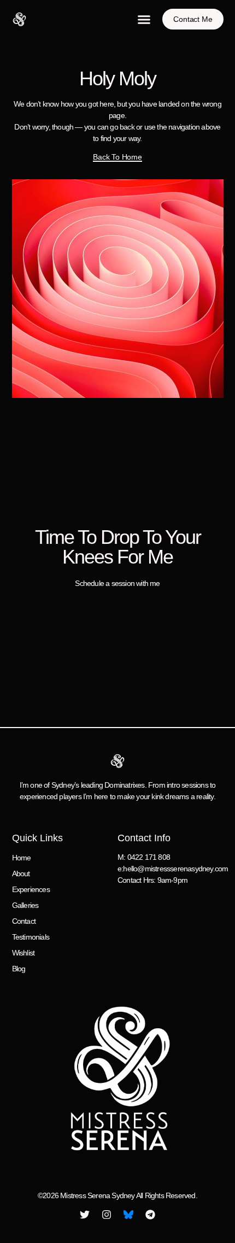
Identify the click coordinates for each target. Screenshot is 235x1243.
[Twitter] (85, 1214)
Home (21, 857)
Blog (19, 968)
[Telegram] (150, 1214)
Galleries (25, 905)
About (21, 873)
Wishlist (23, 952)
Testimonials (30, 937)
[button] (144, 19)
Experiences (31, 889)
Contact (24, 921)
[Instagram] (106, 1214)
